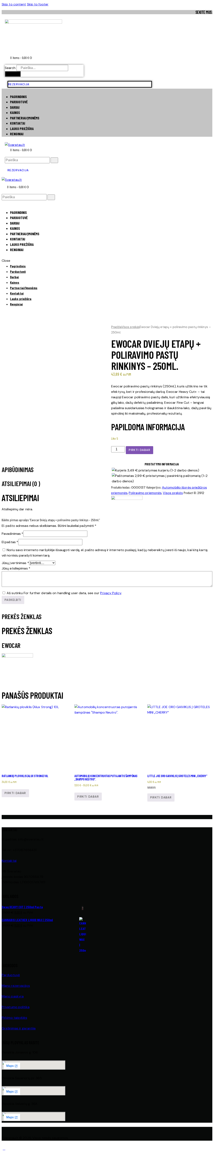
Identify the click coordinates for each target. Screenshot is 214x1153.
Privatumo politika (15, 1007)
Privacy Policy (110, 593)
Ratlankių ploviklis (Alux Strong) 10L (25, 776)
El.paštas (10, 542)
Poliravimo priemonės (145, 493)
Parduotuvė (11, 975)
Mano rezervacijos (16, 985)
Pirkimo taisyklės (14, 1017)
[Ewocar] (127, 499)
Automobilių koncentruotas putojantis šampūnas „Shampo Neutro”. (105, 777)
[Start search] (54, 160)
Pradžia (116, 327)
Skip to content (14, 4)
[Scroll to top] (4, 1148)
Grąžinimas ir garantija (19, 1028)
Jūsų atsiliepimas (16, 568)
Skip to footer (37, 4)
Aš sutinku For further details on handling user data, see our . (64, 593)
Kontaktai (9, 860)
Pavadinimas (12, 533)
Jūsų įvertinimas (15, 563)
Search (10, 68)
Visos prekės (131, 327)
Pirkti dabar (139, 450)
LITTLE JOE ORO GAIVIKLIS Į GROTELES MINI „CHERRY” (177, 776)
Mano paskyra (13, 996)
